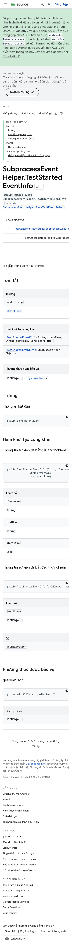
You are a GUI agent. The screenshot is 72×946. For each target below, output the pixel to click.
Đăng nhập (61, 4)
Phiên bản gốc (10, 816)
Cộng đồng (36, 925)
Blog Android (10, 847)
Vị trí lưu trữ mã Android (16, 793)
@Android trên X (12, 836)
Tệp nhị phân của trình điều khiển (21, 821)
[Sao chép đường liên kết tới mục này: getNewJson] (26, 680)
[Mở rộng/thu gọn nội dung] (25, 122)
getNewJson (36, 378)
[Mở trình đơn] (5, 4)
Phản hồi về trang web (53, 931)
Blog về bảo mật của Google (18, 853)
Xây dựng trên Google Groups (19, 864)
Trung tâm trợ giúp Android (18, 884)
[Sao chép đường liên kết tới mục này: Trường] (20, 396)
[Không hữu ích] (61, 113)
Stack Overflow (11, 907)
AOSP (6, 106)
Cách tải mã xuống (13, 805)
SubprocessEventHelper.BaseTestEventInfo (32, 207)
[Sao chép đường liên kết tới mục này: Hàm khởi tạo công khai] (53, 440)
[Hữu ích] (56, 113)
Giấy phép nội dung (36, 763)
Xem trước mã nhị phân (16, 810)
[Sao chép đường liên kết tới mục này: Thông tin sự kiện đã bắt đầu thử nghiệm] (6, 455)
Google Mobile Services (16, 901)
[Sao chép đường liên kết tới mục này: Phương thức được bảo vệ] (57, 670)
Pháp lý (50, 925)
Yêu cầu (7, 799)
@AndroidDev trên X (14, 842)
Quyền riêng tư (28, 931)
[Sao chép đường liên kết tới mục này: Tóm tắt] (21, 281)
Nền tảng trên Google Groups (19, 859)
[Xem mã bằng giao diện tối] (67, 417)
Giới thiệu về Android (15, 925)
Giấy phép (11, 931)
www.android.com (13, 896)
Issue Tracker (10, 912)
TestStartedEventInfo (21, 337)
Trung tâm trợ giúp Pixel (16, 890)
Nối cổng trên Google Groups (19, 870)
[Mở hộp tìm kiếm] (42, 4)
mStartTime (13, 311)
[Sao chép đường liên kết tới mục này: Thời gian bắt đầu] (33, 407)
